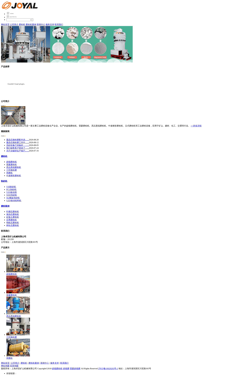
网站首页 (5, 24)
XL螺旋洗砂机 (13, 198)
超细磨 (66, 368)
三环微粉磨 (11, 170)
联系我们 (59, 24)
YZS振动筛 (11, 192)
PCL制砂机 (11, 189)
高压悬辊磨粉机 (13, 167)
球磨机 (9, 173)
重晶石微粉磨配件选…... (17, 140)
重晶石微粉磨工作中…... (17, 142)
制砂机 (4, 181)
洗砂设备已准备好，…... (17, 145)
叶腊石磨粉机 (12, 211)
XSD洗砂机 (11, 195)
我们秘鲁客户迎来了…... (17, 148)
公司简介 (14, 24)
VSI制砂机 (11, 187)
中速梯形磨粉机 (13, 175)
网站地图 (5, 366)
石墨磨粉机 (11, 220)
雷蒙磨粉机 (11, 164)
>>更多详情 (196, 126)
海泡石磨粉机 (12, 214)
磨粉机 (22, 24)
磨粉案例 (5, 206)
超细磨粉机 (11, 162)
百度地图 (14, 366)
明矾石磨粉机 (12, 222)
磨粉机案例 (31, 24)
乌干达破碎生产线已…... (17, 151)
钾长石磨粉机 (12, 225)
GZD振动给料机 (13, 200)
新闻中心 (41, 24)
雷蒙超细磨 (75, 368)
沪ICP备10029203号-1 (108, 368)
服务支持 (50, 24)
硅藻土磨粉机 (12, 217)
